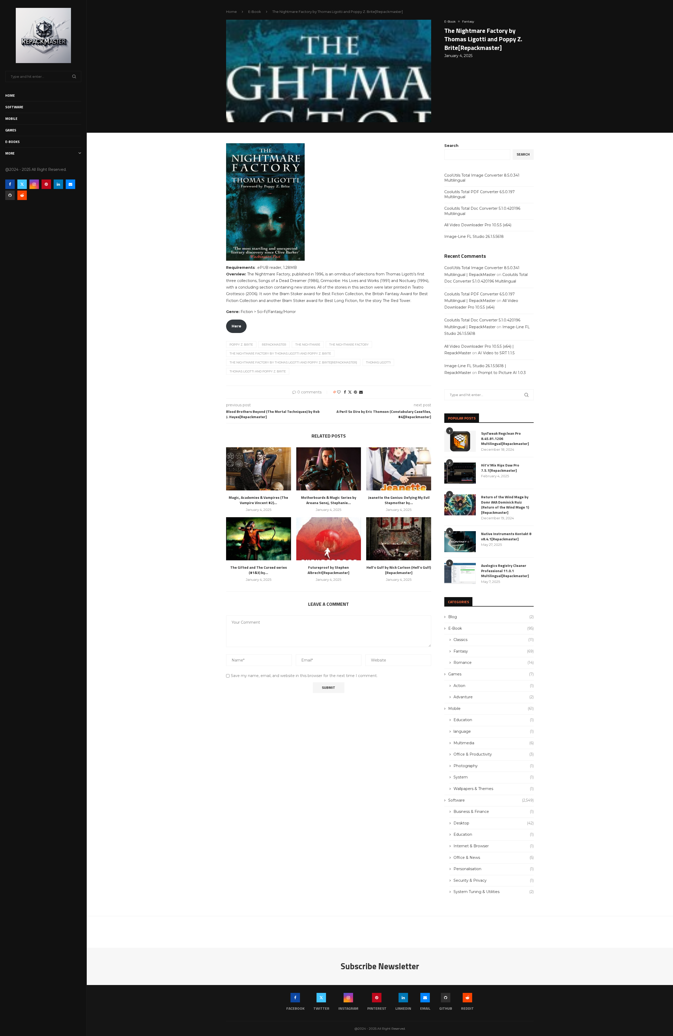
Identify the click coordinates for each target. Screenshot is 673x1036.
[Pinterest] (46, 184)
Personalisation (493, 868)
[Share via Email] (361, 392)
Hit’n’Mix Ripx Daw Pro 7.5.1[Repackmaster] (500, 468)
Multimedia (493, 743)
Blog (491, 616)
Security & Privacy (493, 880)
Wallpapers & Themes (493, 788)
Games (10, 130)
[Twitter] (22, 184)
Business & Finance (493, 811)
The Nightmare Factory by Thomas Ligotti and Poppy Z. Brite (280, 353)
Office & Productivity (493, 754)
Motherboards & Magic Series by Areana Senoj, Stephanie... (328, 500)
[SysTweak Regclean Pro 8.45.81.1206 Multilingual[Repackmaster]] (460, 441)
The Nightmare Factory (349, 344)
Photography (493, 765)
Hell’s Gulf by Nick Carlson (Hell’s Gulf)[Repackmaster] (398, 570)
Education (493, 719)
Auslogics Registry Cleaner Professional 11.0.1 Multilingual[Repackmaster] (505, 570)
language (493, 731)
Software (14, 107)
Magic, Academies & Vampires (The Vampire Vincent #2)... (258, 500)
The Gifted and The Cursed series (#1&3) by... (258, 570)
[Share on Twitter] (350, 392)
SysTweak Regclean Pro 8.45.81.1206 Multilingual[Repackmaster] (505, 438)
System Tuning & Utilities (493, 891)
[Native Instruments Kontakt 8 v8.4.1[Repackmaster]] (460, 541)
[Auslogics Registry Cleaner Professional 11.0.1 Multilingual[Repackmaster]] (460, 573)
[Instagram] (34, 184)
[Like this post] (339, 392)
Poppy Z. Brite (241, 344)
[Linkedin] (58, 184)
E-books (12, 141)
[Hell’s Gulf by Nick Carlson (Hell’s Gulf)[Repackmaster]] (398, 538)
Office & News (493, 857)
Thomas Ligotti (378, 362)
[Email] (70, 184)
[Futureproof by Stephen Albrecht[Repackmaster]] (328, 538)
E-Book (254, 11)
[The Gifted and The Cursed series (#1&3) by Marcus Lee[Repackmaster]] (258, 538)
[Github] (10, 195)
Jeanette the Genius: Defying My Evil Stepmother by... (399, 500)
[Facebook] (10, 184)
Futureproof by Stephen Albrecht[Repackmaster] (328, 570)
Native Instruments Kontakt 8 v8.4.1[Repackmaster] (506, 536)
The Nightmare (307, 344)
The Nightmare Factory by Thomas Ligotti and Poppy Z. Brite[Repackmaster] (293, 362)
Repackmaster (274, 344)
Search (451, 145)
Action (493, 685)
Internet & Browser (493, 846)
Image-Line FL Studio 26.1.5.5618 (474, 236)
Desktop (493, 823)
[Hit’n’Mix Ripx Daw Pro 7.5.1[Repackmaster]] (460, 473)
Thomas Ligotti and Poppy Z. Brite (258, 371)
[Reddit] (22, 195)
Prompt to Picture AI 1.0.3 (502, 372)
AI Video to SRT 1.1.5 (496, 353)
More (9, 153)
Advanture (493, 697)
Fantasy (493, 651)
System (493, 777)
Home (10, 95)
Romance (493, 662)
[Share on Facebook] (345, 392)
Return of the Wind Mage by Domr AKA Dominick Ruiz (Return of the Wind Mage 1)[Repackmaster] (505, 504)
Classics (493, 639)
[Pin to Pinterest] (355, 392)
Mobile (11, 118)
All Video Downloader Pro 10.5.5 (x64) (477, 225)
